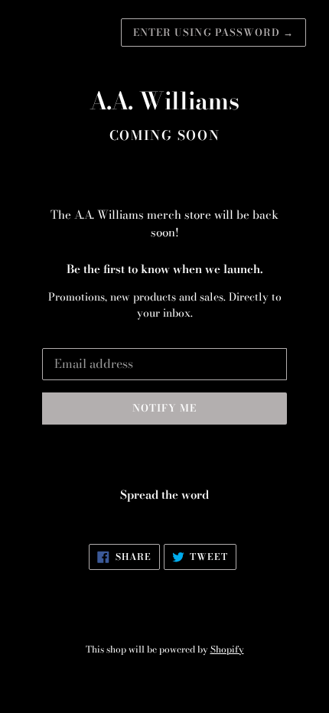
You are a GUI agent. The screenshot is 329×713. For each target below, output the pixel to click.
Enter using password (213, 32)
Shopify (227, 649)
